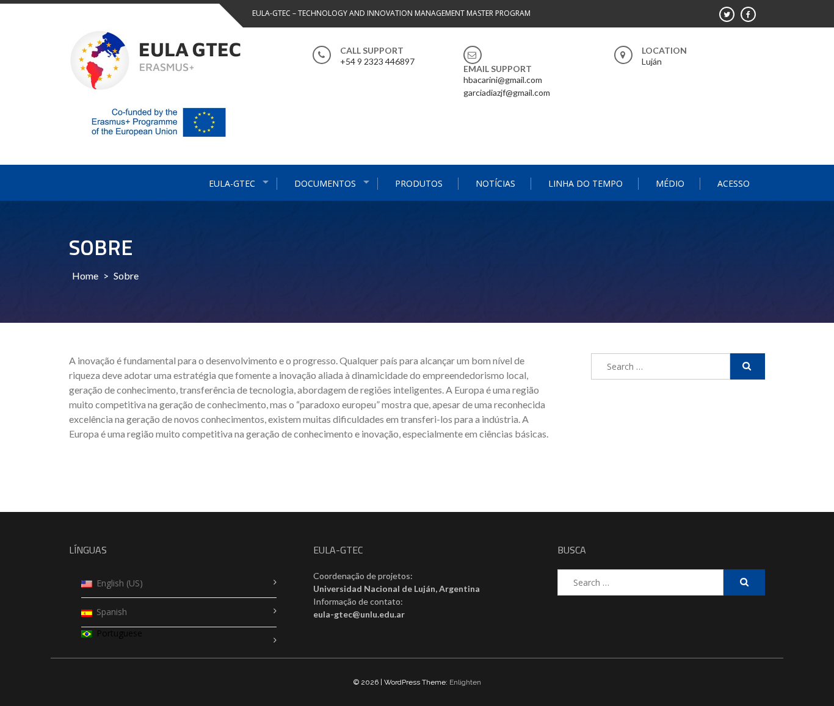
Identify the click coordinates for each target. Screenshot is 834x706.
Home (85, 275)
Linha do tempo (585, 183)
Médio (670, 183)
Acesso (733, 183)
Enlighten (465, 682)
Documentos (325, 183)
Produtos (419, 183)
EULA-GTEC (232, 183)
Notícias (495, 183)
